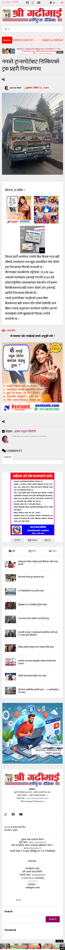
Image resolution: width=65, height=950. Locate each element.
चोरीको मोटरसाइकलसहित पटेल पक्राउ (32, 676)
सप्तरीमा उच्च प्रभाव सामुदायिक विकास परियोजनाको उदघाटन (37, 662)
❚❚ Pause (32, 540)
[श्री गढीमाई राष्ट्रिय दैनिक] (32, 22)
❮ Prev (17, 540)
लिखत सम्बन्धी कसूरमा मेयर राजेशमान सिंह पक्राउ (36, 647)
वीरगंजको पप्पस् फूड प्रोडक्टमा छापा (31, 577)
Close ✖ (59, 941)
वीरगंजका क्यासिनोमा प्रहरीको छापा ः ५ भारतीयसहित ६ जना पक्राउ (39, 691)
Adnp (60, 52)
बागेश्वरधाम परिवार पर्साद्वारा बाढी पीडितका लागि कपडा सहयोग (38, 563)
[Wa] (33, 3)
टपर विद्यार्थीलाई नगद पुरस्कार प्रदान (31, 591)
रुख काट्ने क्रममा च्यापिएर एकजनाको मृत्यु (33, 618)
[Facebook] (27, 3)
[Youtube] (39, 3)
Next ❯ (48, 540)
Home (18, 899)
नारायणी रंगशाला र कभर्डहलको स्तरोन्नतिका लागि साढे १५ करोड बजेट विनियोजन (38, 634)
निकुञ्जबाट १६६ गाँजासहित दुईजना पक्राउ (45, 40)
